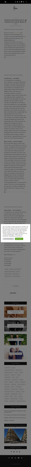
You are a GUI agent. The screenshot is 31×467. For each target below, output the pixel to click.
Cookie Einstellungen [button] (8, 238)
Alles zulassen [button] (19, 238)
